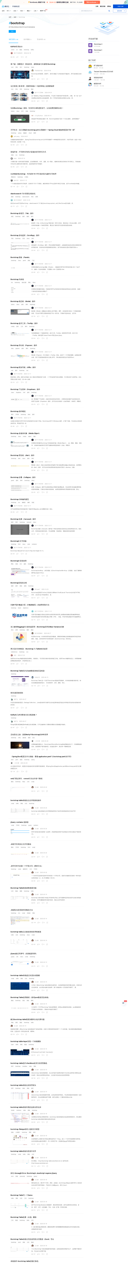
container (34, 544)
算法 (16, 89)
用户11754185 (39, 220)
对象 (34, 436)
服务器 (24, 737)
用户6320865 (38, 633)
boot (12, 759)
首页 (3, 11)
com (28, 781)
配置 (35, 133)
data (12, 348)
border (12, 1110)
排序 (12, 1088)
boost (19, 608)
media (24, 436)
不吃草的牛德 (38, 70)
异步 (33, 737)
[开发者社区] (15, 6)
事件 (32, 216)
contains (36, 825)
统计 (21, 67)
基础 (32, 89)
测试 (16, 1022)
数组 (12, 781)
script (32, 781)
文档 (97, 6)
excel (19, 1242)
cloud (30, 133)
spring (19, 133)
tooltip (12, 326)
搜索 (109, 10)
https (23, 781)
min (21, 564)
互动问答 (41, 39)
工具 (22, 326)
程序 (12, 1066)
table (17, 803)
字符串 (17, 414)
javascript (22, 1176)
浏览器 (28, 913)
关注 (12, 31)
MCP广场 (43, 11)
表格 (29, 260)
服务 (25, 564)
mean (32, 67)
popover (17, 348)
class (17, 111)
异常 (21, 89)
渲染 (23, 1000)
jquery (29, 825)
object (29, 436)
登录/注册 (120, 6)
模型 (28, 630)
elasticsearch (25, 196)
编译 (12, 586)
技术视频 (27, 39)
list (12, 282)
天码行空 (37, 677)
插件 (23, 216)
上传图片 (17, 1132)
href (24, 392)
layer (12, 1044)
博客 (35, 1066)
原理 (16, 630)
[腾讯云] (5, 6)
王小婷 (37, 787)
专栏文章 (13, 39)
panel (24, 260)
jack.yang (16, 136)
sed (12, 370)
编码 (28, 502)
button (12, 111)
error (12, 1176)
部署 (37, 196)
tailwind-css (14, 652)
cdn (17, 956)
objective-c (25, 608)
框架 (21, 586)
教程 (28, 216)
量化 (17, 67)
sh (17, 49)
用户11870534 (39, 611)
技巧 (22, 111)
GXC (15, 655)
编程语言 (25, 869)
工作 (31, 869)
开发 (12, 238)
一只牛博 (37, 741)
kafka (32, 49)
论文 (12, 89)
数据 (21, 49)
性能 (33, 502)
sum (12, 67)
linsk (15, 158)
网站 (29, 282)
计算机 (26, 177)
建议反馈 (102, 6)
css (16, 155)
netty (19, 737)
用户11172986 (39, 92)
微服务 (25, 133)
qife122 (16, 180)
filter (32, 196)
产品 (33, 260)
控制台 (109, 6)
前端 (27, 111)
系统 (33, 913)
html (19, 544)
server (12, 49)
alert (19, 458)
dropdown (18, 392)
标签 (15, 17)
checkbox (24, 1066)
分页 (26, 803)
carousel (29, 522)
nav (27, 370)
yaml (16, 759)
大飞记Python (39, 115)
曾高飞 (16, 699)
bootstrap (26, 49)
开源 (23, 238)
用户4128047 (18, 200)
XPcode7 (37, 589)
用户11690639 (18, 53)
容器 (16, 564)
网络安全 (13, 177)
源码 (25, 586)
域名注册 (24, 282)
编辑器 (23, 502)
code (28, 544)
